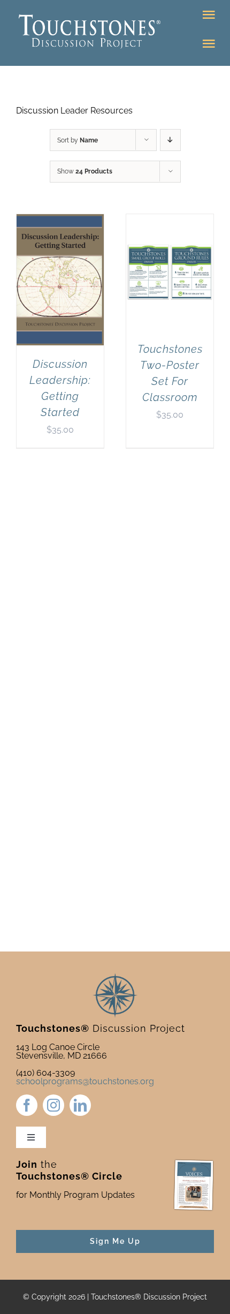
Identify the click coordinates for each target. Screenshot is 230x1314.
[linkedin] (80, 1105)
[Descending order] (170, 140)
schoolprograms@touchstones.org (85, 1081)
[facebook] (26, 1105)
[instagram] (53, 1105)
